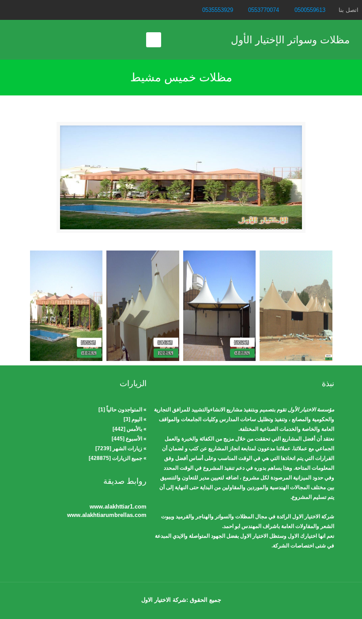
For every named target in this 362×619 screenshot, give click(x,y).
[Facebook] (32, 9)
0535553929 (217, 10)
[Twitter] (20, 9)
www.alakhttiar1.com (118, 506)
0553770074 (263, 10)
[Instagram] (8, 9)
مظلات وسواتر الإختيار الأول (290, 40)
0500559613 (309, 10)
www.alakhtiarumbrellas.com (107, 515)
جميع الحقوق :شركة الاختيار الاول (181, 599)
